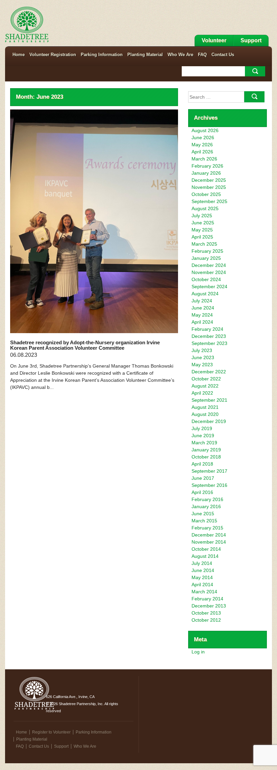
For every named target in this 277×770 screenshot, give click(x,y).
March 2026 (204, 159)
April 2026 (202, 151)
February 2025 (207, 251)
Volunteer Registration (52, 54)
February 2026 (207, 166)
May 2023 (202, 364)
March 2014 (204, 591)
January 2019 (206, 449)
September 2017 (209, 471)
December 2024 (209, 265)
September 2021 (209, 400)
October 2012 (206, 620)
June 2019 (203, 435)
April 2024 (202, 322)
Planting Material (145, 54)
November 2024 (209, 272)
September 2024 (209, 286)
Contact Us (222, 54)
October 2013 (206, 613)
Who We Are (180, 54)
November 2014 (209, 542)
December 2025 (209, 180)
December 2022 (209, 371)
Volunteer (214, 40)
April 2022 (202, 393)
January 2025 (206, 258)
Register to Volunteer (51, 732)
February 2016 (207, 499)
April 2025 (202, 237)
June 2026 (203, 137)
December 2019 (209, 421)
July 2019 (202, 428)
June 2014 (203, 570)
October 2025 (206, 194)
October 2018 (206, 456)
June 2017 (203, 478)
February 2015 (207, 527)
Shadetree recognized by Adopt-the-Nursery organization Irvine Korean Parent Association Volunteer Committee (85, 345)
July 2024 (202, 300)
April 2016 (202, 492)
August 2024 (205, 293)
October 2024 (206, 279)
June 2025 (203, 222)
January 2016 (206, 506)
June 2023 (203, 357)
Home (18, 54)
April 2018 (202, 464)
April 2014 (202, 584)
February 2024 (207, 329)
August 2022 (205, 386)
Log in (198, 651)
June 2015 (203, 513)
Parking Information (102, 54)
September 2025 (209, 201)
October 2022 (206, 378)
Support (251, 40)
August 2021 (205, 407)
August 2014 (205, 556)
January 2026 (206, 173)
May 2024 (202, 315)
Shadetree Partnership (27, 25)
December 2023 (209, 336)
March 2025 (204, 244)
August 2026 (205, 130)
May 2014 (202, 577)
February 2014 (207, 598)
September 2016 (209, 485)
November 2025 (209, 187)
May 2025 (202, 229)
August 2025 (205, 208)
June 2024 (203, 308)
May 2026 (202, 144)
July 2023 (202, 350)
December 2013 (209, 605)
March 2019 (204, 442)
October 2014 (206, 549)
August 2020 (205, 414)
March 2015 (204, 520)
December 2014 (209, 535)
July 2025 (202, 215)
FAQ (202, 54)
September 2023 (209, 343)
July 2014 (202, 563)
